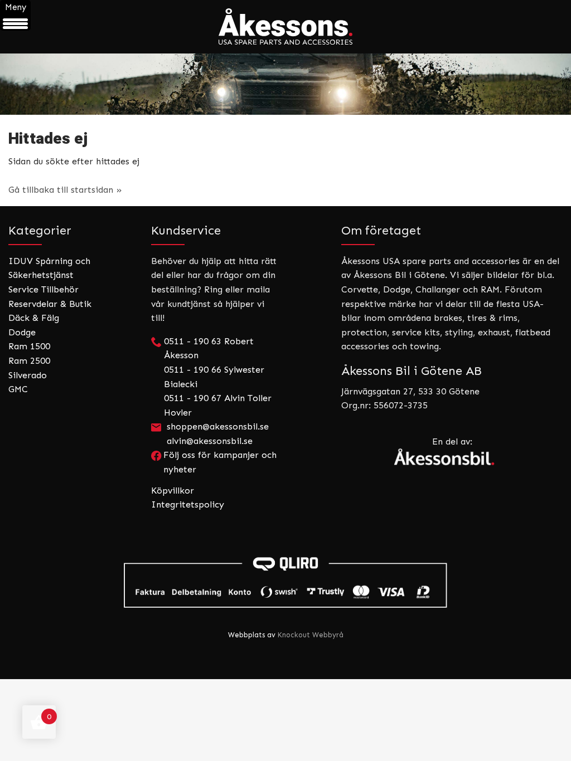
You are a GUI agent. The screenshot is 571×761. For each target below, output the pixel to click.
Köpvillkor (172, 490)
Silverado (27, 375)
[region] (285, 84)
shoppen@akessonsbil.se (218, 426)
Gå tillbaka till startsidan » (65, 189)
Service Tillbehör (43, 289)
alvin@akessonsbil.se (210, 441)
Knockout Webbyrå (310, 635)
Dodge (22, 332)
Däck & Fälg (33, 318)
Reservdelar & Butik (49, 304)
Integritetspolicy (187, 504)
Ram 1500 (29, 346)
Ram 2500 (29, 360)
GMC (18, 389)
